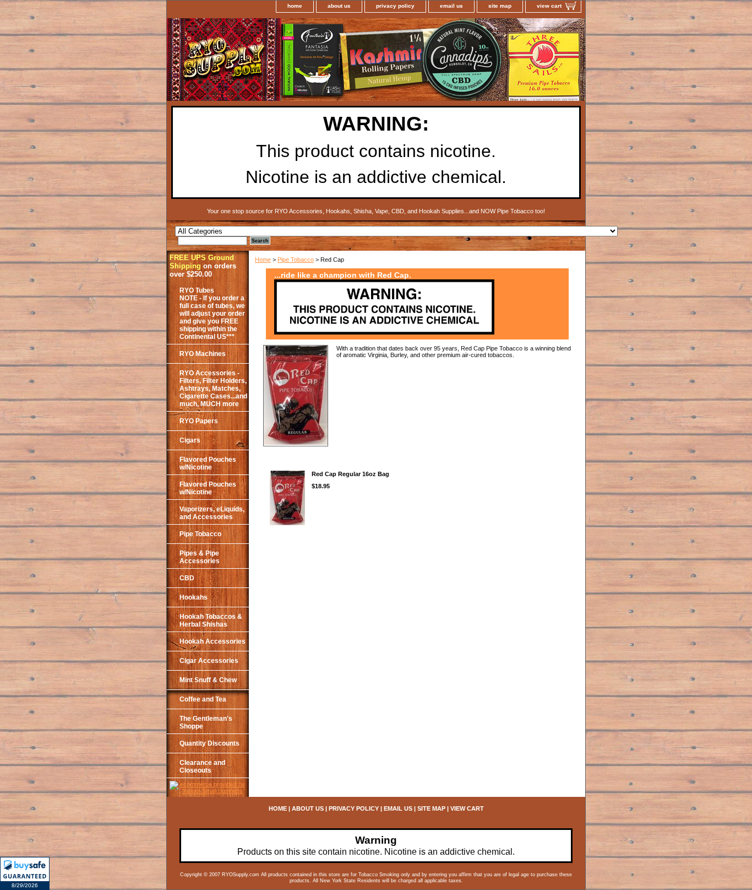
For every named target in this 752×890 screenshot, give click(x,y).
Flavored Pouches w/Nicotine (207, 463)
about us (339, 6)
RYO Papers (198, 421)
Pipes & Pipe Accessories (199, 557)
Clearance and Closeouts (202, 766)
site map (499, 6)
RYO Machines (202, 354)
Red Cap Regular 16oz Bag (350, 474)
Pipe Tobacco (295, 259)
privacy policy (395, 6)
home (294, 6)
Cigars (189, 440)
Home (263, 259)
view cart (549, 6)
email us (451, 6)
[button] (25, 873)
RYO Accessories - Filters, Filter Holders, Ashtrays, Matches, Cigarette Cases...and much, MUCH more (213, 388)
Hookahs (193, 597)
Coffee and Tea (202, 699)
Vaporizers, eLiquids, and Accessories (211, 513)
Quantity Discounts (209, 743)
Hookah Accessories (212, 641)
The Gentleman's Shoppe (205, 722)
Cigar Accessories (208, 661)
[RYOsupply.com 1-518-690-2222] (304, 61)
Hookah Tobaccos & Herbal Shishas (210, 620)
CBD (186, 578)
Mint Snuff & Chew (208, 680)
